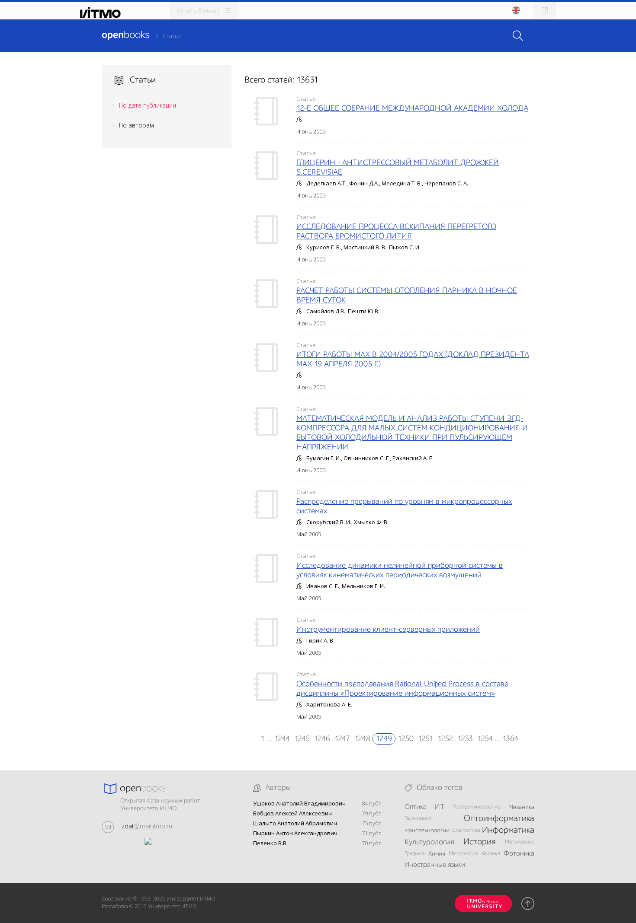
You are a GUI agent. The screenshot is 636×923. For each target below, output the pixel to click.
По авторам (136, 125)
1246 (322, 739)
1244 (282, 739)
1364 (510, 739)
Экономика (418, 818)
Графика (414, 853)
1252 (445, 739)
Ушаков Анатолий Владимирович (299, 803)
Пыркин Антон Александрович (295, 833)
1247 (342, 739)
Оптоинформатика (499, 819)
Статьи (172, 36)
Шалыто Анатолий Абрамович (295, 823)
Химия (436, 854)
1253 (465, 739)
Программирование (477, 807)
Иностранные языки (435, 865)
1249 (384, 739)
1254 (485, 739)
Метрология (463, 853)
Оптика (416, 807)
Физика (491, 853)
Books (125, 35)
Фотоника (519, 853)
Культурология (429, 842)
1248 (362, 739)
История (479, 842)
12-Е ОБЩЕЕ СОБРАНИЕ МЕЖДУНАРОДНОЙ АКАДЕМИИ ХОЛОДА (412, 108)
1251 (425, 739)
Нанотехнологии (427, 831)
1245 (302, 739)
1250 (406, 739)
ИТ (439, 807)
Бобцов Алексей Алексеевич (292, 813)
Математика (519, 842)
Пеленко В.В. (270, 843)
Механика (521, 807)
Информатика (508, 830)
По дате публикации (147, 105)
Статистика (466, 830)
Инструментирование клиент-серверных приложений (388, 629)
